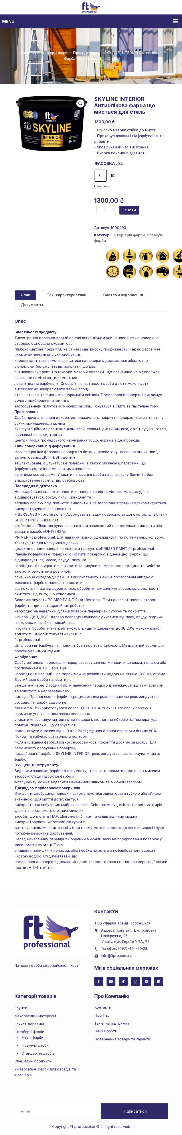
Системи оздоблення (123, 295)
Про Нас (102, 1015)
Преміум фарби (87, 53)
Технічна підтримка (111, 1023)
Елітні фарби (32, 1037)
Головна (28, 53)
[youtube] (111, 981)
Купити (129, 210)
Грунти (20, 1008)
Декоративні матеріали (35, 1016)
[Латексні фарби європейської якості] (91, 7)
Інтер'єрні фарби (54, 53)
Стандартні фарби (38, 1053)
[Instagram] (135, 981)
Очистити (102, 186)
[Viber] (158, 981)
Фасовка (105, 163)
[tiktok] (123, 981)
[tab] (25, 295)
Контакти (102, 1007)
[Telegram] (146, 981)
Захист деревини (29, 1024)
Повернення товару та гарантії (122, 1039)
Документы (32, 304)
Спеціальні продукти (32, 1061)
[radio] (100, 175)
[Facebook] (98, 981)
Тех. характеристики (66, 295)
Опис (25, 295)
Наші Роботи (105, 1031)
